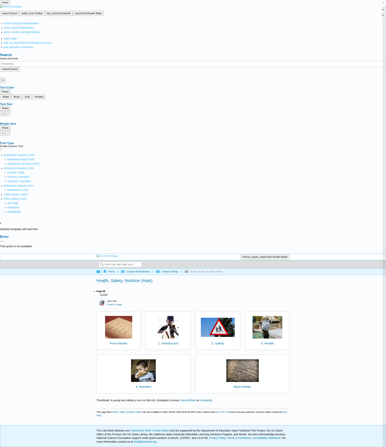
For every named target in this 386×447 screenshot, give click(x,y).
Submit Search (10, 69)
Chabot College (170, 271)
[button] (13, 207)
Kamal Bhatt (188, 400)
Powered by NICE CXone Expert (150, 430)
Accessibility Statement (266, 437)
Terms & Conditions (239, 437)
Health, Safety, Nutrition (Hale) (127, 412)
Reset (5, 91)
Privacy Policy (217, 437)
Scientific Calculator (19, 181)
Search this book (9, 58)
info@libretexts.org (144, 441)
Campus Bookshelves (138, 271)
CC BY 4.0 (223, 412)
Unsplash (205, 400)
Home (111, 271)
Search (102, 264)
